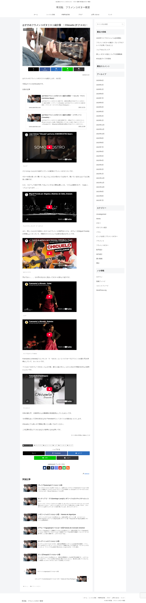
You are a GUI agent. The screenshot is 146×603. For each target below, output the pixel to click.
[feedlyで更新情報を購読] (64, 467)
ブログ (108, 597)
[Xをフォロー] (48, 467)
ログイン (99, 277)
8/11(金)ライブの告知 (103, 58)
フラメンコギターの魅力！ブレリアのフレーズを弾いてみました (110, 44)
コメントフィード (102, 286)
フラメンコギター (28, 445)
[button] (79, 69)
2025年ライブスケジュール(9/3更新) (108, 38)
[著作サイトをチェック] (44, 467)
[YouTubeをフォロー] (60, 467)
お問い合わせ (115, 597)
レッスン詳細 (92, 597)
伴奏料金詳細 (101, 597)
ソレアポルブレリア (103, 50)
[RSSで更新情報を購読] (68, 467)
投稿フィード (100, 281)
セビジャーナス (47, 445)
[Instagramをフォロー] (56, 467)
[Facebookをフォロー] (52, 467)
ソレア (55, 445)
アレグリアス (39, 445)
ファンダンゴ (63, 445)
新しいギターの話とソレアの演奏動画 (109, 54)
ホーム (85, 597)
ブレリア (71, 445)
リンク (122, 597)
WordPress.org (101, 290)
